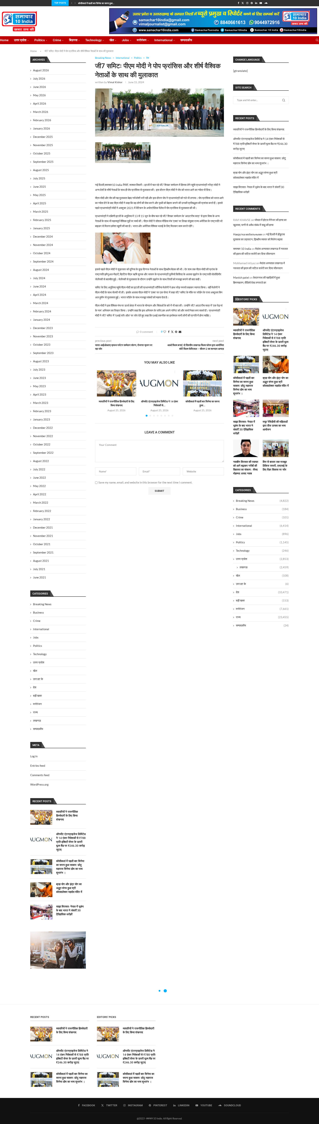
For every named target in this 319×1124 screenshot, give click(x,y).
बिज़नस (73, 40)
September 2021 (43, 552)
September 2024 (43, 261)
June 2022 (39, 477)
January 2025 (41, 228)
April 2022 (39, 494)
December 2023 (43, 328)
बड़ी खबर (262, 600)
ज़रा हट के (262, 583)
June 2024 (39, 286)
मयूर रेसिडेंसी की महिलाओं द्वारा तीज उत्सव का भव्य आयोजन (275, 425)
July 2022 (39, 469)
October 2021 (41, 544)
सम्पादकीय (186, 40)
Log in (33, 756)
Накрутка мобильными (247, 234)
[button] (71, 3)
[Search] (317, 40)
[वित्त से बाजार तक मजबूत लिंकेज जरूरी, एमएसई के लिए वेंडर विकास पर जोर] (276, 448)
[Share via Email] (180, 331)
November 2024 (43, 244)
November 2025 (43, 145)
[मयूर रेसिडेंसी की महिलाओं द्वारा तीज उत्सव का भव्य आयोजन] (276, 408)
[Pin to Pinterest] (176, 331)
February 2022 (42, 510)
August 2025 (41, 170)
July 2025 (39, 178)
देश (262, 592)
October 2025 (41, 153)
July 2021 (39, 569)
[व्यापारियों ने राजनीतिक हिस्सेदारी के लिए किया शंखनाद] (116, 383)
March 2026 (40, 111)
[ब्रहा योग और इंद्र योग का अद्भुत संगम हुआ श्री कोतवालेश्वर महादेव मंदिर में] (276, 364)
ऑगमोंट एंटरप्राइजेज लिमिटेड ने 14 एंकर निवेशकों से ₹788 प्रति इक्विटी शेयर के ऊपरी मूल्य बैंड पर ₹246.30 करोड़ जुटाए (260, 143)
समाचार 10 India (242, 248)
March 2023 (40, 402)
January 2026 (41, 128)
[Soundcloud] (265, 3)
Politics (39, 40)
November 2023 (43, 336)
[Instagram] (247, 3)
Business (262, 509)
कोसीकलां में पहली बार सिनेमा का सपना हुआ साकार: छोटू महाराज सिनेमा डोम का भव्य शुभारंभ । (243, 385)
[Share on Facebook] (168, 331)
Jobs (125, 40)
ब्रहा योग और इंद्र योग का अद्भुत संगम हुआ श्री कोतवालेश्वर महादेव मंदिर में (276, 381)
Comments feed (39, 775)
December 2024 (43, 236)
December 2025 (43, 136)
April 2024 (39, 294)
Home (4, 40)
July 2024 (39, 278)
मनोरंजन (141, 40)
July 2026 (39, 78)
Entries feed (37, 765)
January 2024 (41, 319)
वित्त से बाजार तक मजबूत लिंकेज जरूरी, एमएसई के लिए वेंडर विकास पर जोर (275, 465)
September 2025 (43, 161)
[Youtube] (261, 3)
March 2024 (40, 303)
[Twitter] (242, 3)
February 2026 (42, 120)
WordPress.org (39, 784)
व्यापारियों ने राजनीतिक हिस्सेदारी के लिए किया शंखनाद (258, 129)
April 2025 (39, 203)
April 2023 (39, 394)
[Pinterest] (252, 3)
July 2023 (39, 369)
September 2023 (43, 353)
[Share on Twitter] (172, 331)
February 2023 (42, 411)
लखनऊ (264, 567)
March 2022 (40, 502)
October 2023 (41, 344)
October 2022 (41, 444)
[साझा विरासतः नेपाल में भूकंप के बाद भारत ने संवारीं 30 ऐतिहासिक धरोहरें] (246, 408)
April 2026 (39, 103)
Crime (57, 40)
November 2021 (43, 535)
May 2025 (39, 195)
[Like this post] (164, 331)
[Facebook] (238, 3)
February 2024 (42, 311)
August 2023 (41, 361)
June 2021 (39, 577)
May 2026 (39, 95)
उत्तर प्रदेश (20, 40)
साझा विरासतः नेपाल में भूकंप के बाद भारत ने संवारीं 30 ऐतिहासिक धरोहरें (244, 427)
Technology (93, 40)
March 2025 (40, 211)
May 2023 (39, 386)
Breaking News (262, 500)
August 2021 (41, 560)
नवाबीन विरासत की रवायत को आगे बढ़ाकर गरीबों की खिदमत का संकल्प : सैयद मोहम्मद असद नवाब (245, 467)
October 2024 (41, 253)
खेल (111, 40)
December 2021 (43, 527)
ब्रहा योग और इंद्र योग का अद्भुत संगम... (93, 3)
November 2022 (43, 436)
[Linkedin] (256, 3)
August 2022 (41, 461)
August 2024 (41, 269)
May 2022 (39, 486)
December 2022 (43, 427)
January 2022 (41, 519)
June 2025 (39, 186)
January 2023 (41, 419)
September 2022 (43, 452)
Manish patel (241, 277)
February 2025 (42, 220)
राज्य (262, 617)
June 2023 (39, 377)
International (163, 40)
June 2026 (39, 86)
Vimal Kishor (115, 82)
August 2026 (41, 70)
